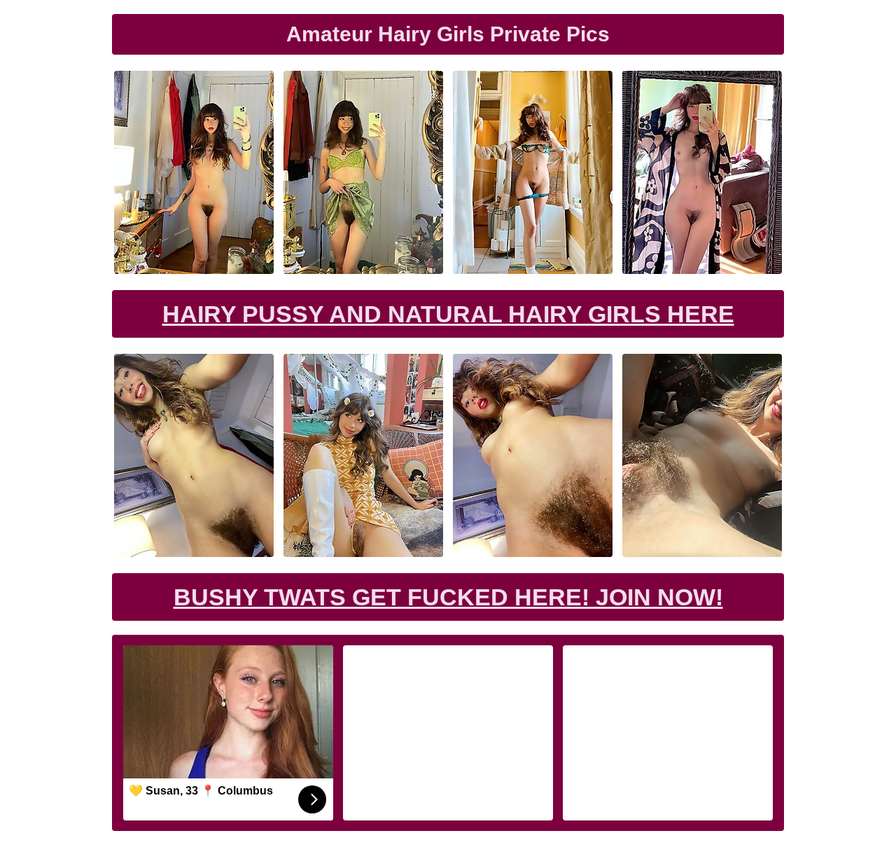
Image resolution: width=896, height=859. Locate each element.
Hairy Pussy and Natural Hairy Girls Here (448, 314)
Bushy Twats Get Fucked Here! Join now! (448, 597)
